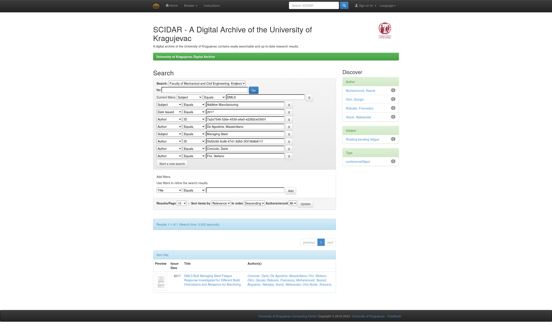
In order (237, 203)
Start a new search (172, 163)
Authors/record (277, 203)
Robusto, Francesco (281, 280)
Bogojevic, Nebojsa (261, 284)
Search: (162, 83)
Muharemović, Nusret (311, 280)
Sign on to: (366, 5)
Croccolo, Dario (258, 276)
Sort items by (200, 203)
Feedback (394, 316)
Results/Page (166, 203)
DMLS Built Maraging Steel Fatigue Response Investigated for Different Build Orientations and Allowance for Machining (212, 280)
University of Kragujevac (368, 316)
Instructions (212, 5)
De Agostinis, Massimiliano (288, 276)
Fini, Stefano (317, 276)
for (159, 90)
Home (173, 5)
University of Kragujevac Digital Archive (185, 56)
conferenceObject (358, 161)
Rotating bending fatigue (362, 139)
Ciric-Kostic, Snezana (317, 284)
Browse (189, 5)
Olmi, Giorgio (256, 280)
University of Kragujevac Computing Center (287, 316)
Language (387, 5)
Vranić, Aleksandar (288, 284)
